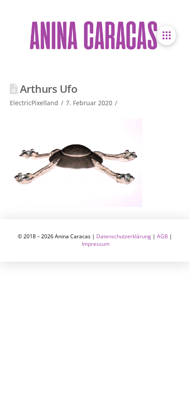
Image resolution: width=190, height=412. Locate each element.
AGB (162, 236)
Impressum (96, 244)
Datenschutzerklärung (123, 236)
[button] (166, 35)
